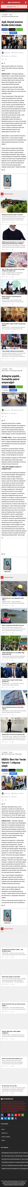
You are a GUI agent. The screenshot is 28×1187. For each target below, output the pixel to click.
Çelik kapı (21, 1184)
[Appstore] (5, 1118)
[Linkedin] (12, 1115)
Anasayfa (5, 14)
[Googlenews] (2, 1118)
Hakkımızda (4, 1133)
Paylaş (5, 29)
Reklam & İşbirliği (6, 1136)
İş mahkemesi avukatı (9, 1110)
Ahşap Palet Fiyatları (18, 1106)
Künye (3, 1129)
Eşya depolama (14, 1111)
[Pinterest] (19, 1115)
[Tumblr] (15, 1118)
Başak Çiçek (7, 52)
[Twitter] (5, 1115)
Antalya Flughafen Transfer (11, 1103)
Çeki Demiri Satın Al (17, 1183)
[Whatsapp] (22, 1115)
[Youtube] (15, 1115)
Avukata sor (18, 1110)
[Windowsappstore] (12, 1118)
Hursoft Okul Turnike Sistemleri (14, 1105)
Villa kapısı (11, 1184)
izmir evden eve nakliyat (7, 1101)
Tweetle (13, 29)
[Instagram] (9, 1115)
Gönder (20, 29)
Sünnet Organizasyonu (9, 1108)
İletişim (3, 1140)
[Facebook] (2, 1115)
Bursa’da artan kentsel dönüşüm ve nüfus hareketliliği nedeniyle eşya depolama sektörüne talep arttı (17, 10)
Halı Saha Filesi (18, 1108)
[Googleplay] (9, 1118)
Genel (10, 14)
